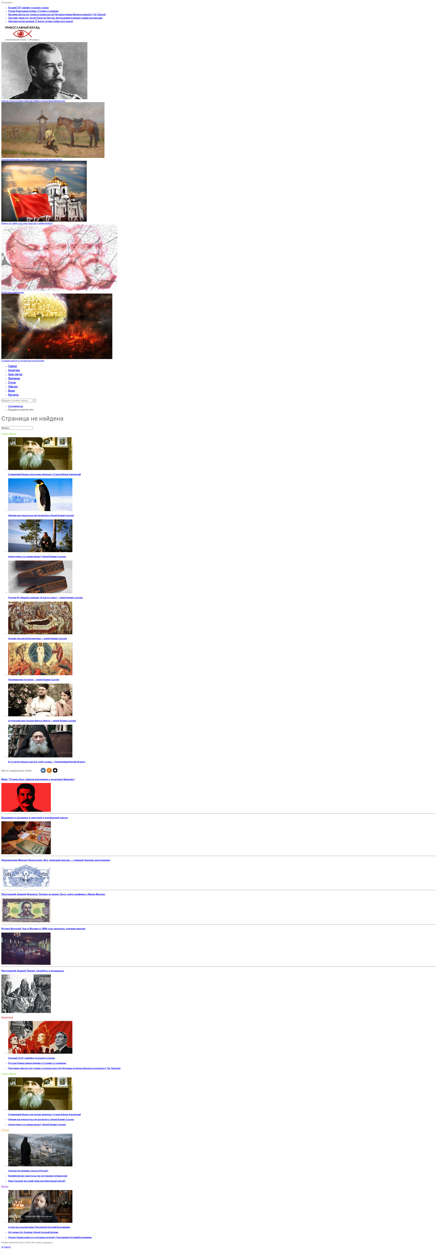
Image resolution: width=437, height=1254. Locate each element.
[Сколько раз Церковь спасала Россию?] (40, 1166)
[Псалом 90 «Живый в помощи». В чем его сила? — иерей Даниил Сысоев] (40, 592)
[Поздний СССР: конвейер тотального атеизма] (40, 1053)
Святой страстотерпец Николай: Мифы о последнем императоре (33, 101)
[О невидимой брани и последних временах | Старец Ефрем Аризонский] (40, 469)
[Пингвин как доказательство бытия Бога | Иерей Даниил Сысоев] (40, 510)
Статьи (12, 382)
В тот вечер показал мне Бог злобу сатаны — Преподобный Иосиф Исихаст (47, 762)
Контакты (13, 395)
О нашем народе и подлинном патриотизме (22, 361)
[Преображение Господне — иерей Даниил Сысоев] (40, 674)
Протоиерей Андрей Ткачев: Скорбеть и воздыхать (32, 970)
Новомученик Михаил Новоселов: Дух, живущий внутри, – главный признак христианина (55, 860)
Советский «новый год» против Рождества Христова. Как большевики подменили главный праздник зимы (55, 17)
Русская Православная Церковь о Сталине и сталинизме (33, 11)
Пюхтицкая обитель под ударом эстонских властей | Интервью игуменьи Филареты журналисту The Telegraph (57, 14)
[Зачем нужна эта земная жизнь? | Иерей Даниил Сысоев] (40, 551)
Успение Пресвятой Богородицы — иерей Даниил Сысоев (37, 638)
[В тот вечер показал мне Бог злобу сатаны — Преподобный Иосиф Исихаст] (40, 757)
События (13, 386)
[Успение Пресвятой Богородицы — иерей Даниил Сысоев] (40, 633)
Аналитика (14, 370)
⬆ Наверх (6, 1247)
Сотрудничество (15, 406)
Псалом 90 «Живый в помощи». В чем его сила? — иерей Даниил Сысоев (45, 597)
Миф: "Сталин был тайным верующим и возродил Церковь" (38, 779)
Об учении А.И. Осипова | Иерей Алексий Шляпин (33, 1232)
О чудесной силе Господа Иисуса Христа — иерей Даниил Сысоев (42, 721)
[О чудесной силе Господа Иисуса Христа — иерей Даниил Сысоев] (40, 715)
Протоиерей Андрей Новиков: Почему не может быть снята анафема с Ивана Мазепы (53, 894)
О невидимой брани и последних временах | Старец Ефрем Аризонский (44, 474)
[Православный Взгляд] (22, 41)
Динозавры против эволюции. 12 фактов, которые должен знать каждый (40, 21)
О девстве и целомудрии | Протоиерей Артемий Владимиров (39, 1227)
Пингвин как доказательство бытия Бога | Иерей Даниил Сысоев (41, 515)
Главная (12, 366)
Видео (11, 391)
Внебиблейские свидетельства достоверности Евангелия (37, 1176)
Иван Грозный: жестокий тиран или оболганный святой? (36, 1181)
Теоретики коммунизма (12, 292)
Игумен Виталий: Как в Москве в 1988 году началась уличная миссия (43, 928)
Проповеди (14, 378)
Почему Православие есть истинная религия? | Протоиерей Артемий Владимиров (50, 1237)
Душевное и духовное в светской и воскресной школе (34, 817)
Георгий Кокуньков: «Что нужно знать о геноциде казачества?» (31, 159)
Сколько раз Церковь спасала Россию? (28, 1171)
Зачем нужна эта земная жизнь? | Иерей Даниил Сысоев (37, 556)
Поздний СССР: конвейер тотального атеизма (28, 7)
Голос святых (15, 374)
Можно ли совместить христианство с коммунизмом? (27, 223)
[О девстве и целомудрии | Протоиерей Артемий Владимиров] (40, 1222)
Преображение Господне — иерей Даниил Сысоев (33, 679)
